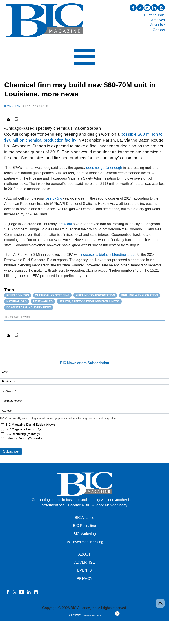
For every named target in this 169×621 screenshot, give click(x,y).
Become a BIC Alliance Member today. (98, 505)
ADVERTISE (84, 562)
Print (16, 119)
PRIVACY (84, 578)
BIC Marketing (84, 534)
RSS (8, 119)
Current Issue (154, 15)
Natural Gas (16, 301)
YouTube (21, 592)
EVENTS (84, 570)
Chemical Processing (52, 295)
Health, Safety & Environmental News (89, 301)
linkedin (154, 7)
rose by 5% (53, 198)
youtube (147, 7)
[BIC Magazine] (44, 37)
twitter (140, 7)
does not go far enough (104, 168)
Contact (159, 30)
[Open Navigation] (84, 58)
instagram (161, 7)
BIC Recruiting (84, 525)
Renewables (43, 301)
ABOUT (84, 554)
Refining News (17, 295)
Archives (158, 20)
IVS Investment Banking (84, 542)
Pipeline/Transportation (95, 295)
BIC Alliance (84, 518)
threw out (65, 224)
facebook (133, 7)
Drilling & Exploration (139, 295)
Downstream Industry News (28, 307)
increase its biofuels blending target (108, 254)
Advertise (157, 25)
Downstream (12, 106)
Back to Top (160, 603)
